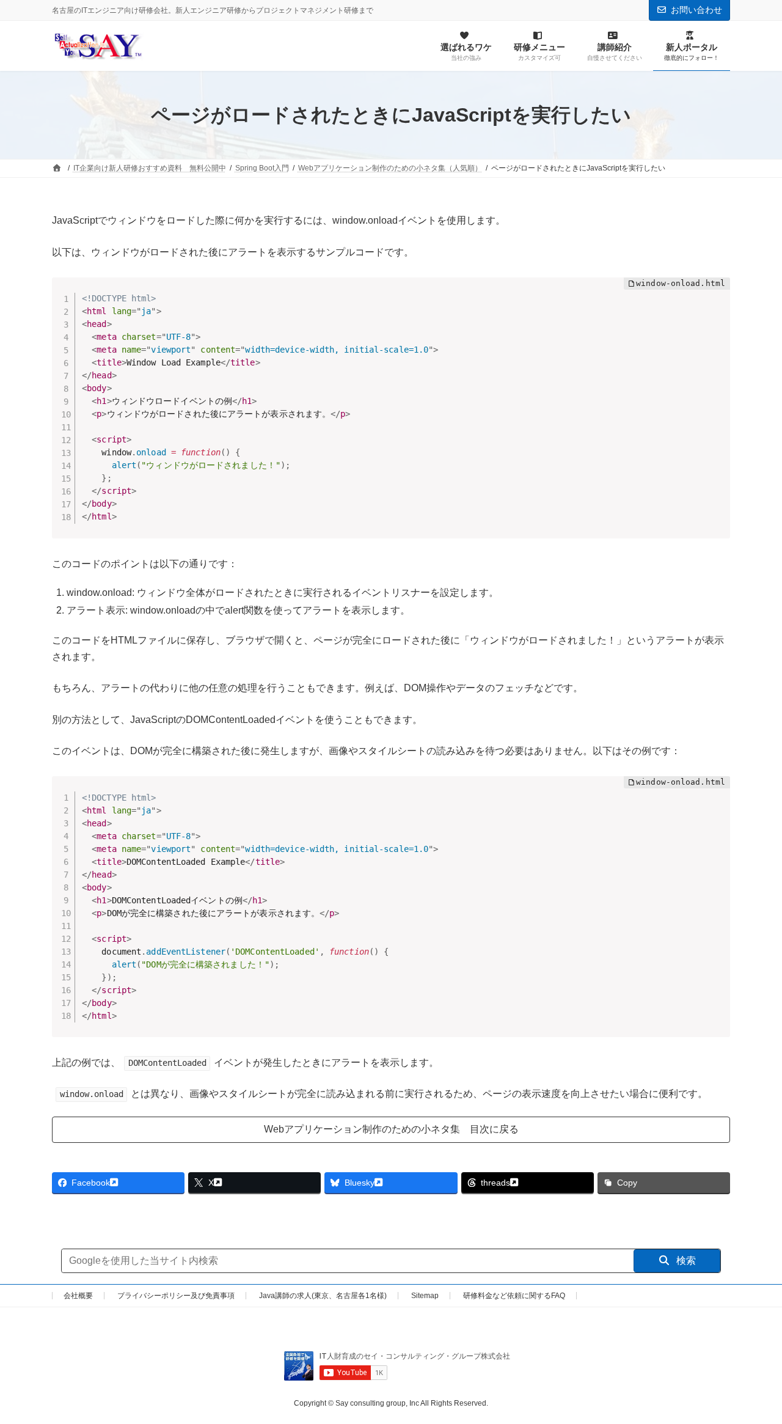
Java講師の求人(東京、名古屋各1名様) (323, 1295)
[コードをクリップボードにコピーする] (716, 304)
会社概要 (78, 1295)
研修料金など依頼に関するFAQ (514, 1295)
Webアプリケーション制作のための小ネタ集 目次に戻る (391, 1129)
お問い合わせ (696, 10)
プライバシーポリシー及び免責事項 (176, 1295)
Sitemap (425, 1295)
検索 (685, 1260)
